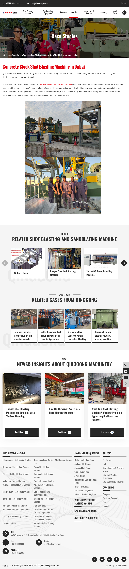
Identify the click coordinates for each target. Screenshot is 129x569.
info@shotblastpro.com (39, 3)
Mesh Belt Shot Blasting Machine (15, 505)
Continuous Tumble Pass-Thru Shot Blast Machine (43, 518)
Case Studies (36, 55)
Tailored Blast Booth (81, 486)
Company (104, 12)
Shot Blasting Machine (28, 12)
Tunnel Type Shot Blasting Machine (15, 498)
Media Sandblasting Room (84, 460)
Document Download (110, 498)
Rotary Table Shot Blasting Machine (16, 474)
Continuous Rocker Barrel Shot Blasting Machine (43, 511)
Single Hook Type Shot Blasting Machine (42, 493)
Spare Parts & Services (89, 12)
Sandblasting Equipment (48, 12)
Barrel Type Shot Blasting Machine (15, 516)
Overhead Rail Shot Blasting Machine (16, 484)
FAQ (104, 464)
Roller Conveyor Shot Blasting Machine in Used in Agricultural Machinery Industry (51, 335)
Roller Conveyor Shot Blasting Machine (17, 460)
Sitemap (108, 565)
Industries (73, 12)
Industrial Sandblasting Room (85, 494)
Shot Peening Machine (63, 460)
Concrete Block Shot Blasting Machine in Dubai (60, 55)
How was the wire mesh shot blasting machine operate (23, 335)
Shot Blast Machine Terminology (110, 476)
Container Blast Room (82, 464)
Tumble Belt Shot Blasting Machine (16, 509)
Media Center (115, 12)
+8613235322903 (13, 3)
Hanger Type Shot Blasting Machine (63, 273)
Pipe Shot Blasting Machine (44, 480)
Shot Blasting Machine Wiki (113, 481)
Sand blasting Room (81, 471)
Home (8, 55)
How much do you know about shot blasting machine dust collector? (103, 335)
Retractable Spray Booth (83, 490)
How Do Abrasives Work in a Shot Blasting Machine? (64, 410)
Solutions (63, 12)
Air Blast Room (21, 273)
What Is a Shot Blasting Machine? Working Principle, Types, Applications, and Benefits (107, 414)
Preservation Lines (9, 523)
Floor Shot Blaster (40, 505)
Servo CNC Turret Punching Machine (99, 273)
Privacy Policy (121, 565)
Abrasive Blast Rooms (82, 467)
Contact (123, 3)
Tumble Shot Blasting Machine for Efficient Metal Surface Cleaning (21, 412)
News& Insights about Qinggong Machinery (64, 364)
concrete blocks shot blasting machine (55, 84)
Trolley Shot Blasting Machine (14, 480)
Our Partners (107, 460)
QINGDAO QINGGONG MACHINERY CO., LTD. (28, 565)
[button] (5, 263)
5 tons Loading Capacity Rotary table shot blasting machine (77, 335)
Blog (104, 502)
